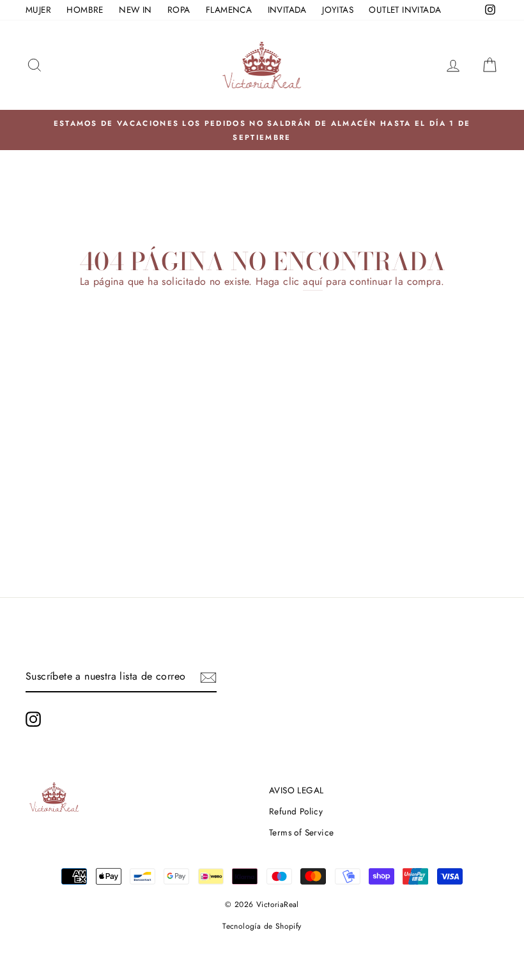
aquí (313, 281)
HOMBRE (84, 9)
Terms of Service (301, 832)
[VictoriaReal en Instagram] (33, 719)
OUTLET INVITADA (405, 9)
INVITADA (287, 9)
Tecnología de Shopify (261, 926)
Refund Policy (296, 811)
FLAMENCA (229, 9)
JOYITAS (337, 9)
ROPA (178, 9)
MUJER (38, 9)
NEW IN (135, 9)
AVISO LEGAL (296, 790)
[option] (262, 130)
